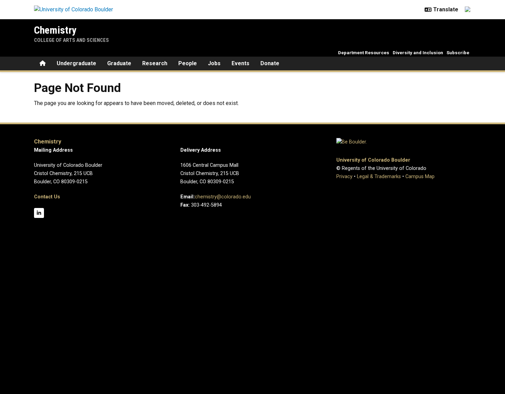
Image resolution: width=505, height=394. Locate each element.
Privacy (344, 176)
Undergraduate (76, 63)
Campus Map (420, 176)
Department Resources (363, 52)
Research (154, 63)
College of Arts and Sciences (71, 40)
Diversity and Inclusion (418, 52)
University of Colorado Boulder (373, 160)
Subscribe (458, 52)
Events (240, 63)
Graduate (119, 63)
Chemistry (55, 30)
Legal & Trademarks (379, 176)
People (187, 63)
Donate (269, 63)
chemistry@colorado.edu (223, 197)
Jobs (214, 63)
